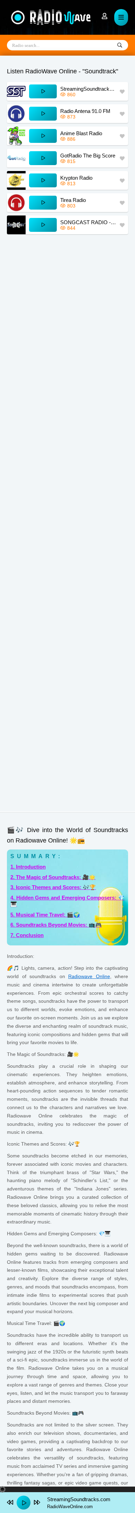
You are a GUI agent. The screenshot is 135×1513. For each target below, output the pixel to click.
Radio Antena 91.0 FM (85, 111)
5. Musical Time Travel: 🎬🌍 (45, 915)
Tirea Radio (73, 200)
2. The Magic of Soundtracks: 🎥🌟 (53, 877)
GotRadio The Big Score (87, 155)
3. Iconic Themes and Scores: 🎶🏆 (53, 887)
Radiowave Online (89, 976)
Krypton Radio (76, 178)
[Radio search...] (119, 45)
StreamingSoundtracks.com (88, 89)
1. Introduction (28, 867)
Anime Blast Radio (81, 133)
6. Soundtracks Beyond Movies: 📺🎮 (56, 925)
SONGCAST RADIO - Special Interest (88, 222)
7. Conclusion (27, 935)
